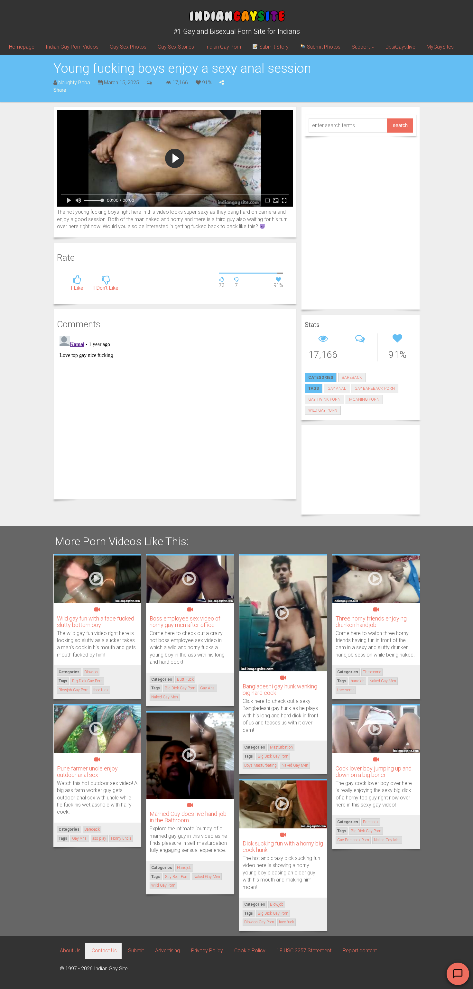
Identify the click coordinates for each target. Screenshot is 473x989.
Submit (136, 950)
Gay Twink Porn (324, 399)
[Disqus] (175, 413)
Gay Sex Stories (176, 47)
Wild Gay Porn (322, 410)
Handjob (184, 867)
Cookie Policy (249, 950)
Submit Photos (323, 47)
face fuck (100, 690)
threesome (345, 690)
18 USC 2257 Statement (304, 950)
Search (400, 125)
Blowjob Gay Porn (73, 690)
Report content (360, 950)
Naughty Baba (74, 82)
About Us (70, 950)
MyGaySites (440, 47)
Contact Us (104, 950)
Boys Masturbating (260, 765)
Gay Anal (337, 388)
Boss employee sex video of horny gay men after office (185, 621)
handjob (358, 681)
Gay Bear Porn (177, 876)
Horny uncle (121, 838)
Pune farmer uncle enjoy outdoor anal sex (87, 771)
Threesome (372, 672)
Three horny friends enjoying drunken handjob (371, 621)
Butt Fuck (185, 679)
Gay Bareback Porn (375, 388)
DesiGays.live (400, 47)
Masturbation (281, 747)
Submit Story (273, 47)
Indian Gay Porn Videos (72, 47)
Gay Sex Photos (128, 47)
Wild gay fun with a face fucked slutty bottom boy (95, 621)
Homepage (21, 47)
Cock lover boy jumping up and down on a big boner (374, 771)
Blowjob (91, 672)
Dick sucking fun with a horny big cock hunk (283, 846)
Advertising (167, 950)
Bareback (352, 377)
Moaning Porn (364, 399)
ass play (99, 838)
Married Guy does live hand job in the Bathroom (188, 817)
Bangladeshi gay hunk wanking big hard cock (280, 689)
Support (361, 47)
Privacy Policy (207, 950)
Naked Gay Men (164, 697)
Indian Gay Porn (223, 47)
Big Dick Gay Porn (87, 681)
